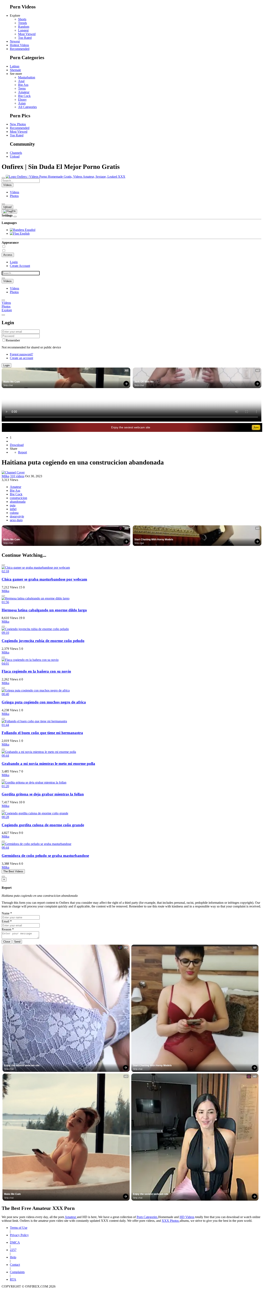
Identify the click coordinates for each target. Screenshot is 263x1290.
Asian (22, 103)
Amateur (23, 92)
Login (14, 262)
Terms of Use (18, 1227)
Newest (15, 41)
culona (14, 512)
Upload (15, 156)
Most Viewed (27, 34)
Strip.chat (8, 385)
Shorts (22, 19)
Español (29, 230)
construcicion (18, 498)
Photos (14, 196)
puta (12, 505)
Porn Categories (147, 1217)
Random (23, 26)
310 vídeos (17, 476)
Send (17, 941)
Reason (8, 929)
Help (13, 1257)
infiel (13, 509)
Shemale (15, 70)
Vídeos (14, 192)
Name (7, 913)
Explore (7, 310)
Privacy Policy (19, 1235)
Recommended (19, 49)
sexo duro (16, 520)
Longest (23, 30)
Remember (13, 340)
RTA (13, 1279)
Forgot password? (21, 354)
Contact (15, 1264)
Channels (16, 152)
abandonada (17, 501)
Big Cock (24, 96)
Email (7, 921)
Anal (21, 81)
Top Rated (25, 37)
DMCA (15, 1242)
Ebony (22, 99)
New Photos (18, 124)
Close (6, 941)
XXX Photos (171, 1220)
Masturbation (26, 77)
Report (22, 452)
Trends (22, 23)
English (24, 233)
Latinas (14, 66)
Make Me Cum (11, 381)
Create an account (21, 358)
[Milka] (13, 472)
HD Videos (187, 1217)
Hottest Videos (19, 45)
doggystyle (17, 516)
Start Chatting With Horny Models (153, 539)
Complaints (17, 1272)
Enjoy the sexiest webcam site (130, 427)
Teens (22, 88)
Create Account (20, 265)
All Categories (27, 107)
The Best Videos (13, 871)
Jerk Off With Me (144, 381)
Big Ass (23, 84)
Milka (5, 476)
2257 (13, 1250)
